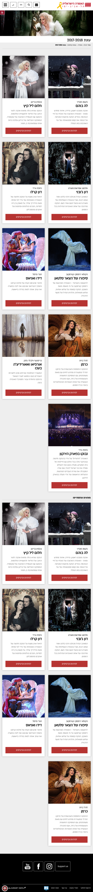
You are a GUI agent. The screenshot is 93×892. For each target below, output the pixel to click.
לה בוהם (82, 105)
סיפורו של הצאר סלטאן (71, 278)
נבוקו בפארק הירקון (74, 453)
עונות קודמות (71, 45)
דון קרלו (36, 192)
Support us (63, 866)
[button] (5, 5)
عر (13, 5)
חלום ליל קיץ (32, 105)
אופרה (80, 45)
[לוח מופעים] (36, 5)
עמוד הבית (87, 45)
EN (21, 5)
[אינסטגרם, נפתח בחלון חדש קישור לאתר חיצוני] (49, 866)
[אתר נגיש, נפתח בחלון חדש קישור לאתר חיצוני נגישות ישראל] (46, 888)
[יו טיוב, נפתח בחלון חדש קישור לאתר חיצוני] (27, 866)
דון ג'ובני (82, 192)
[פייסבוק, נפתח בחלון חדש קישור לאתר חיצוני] (38, 866)
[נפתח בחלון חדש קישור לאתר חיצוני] (23, 335)
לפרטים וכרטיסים (69, 130)
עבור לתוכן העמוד (50, 2)
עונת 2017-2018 (79, 40)
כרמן (84, 364)
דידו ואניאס (34, 278)
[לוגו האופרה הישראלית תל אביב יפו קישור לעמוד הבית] (74, 6)
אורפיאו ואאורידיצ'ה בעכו (27, 366)
